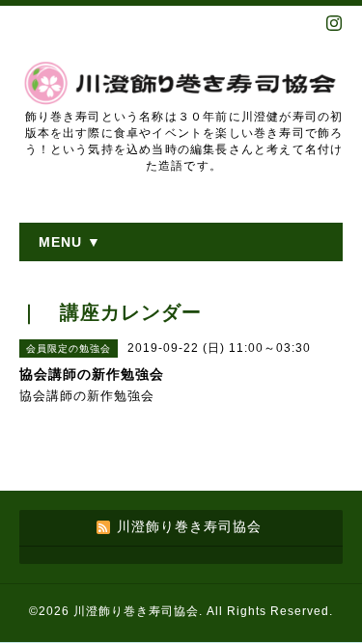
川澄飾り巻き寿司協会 (136, 611)
